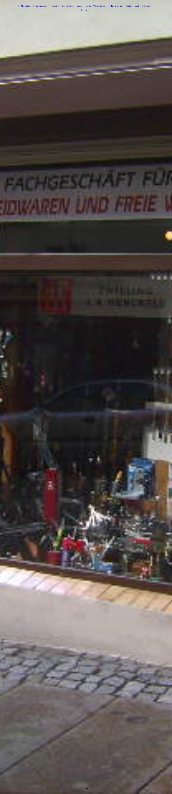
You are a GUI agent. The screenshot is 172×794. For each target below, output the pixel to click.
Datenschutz (86, 10)
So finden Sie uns (116, 6)
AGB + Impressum (142, 6)
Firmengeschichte (40, 6)
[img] (86, 397)
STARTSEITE (24, 6)
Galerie (79, 6)
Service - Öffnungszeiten (95, 6)
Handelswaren (68, 6)
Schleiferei (54, 6)
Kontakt (129, 6)
